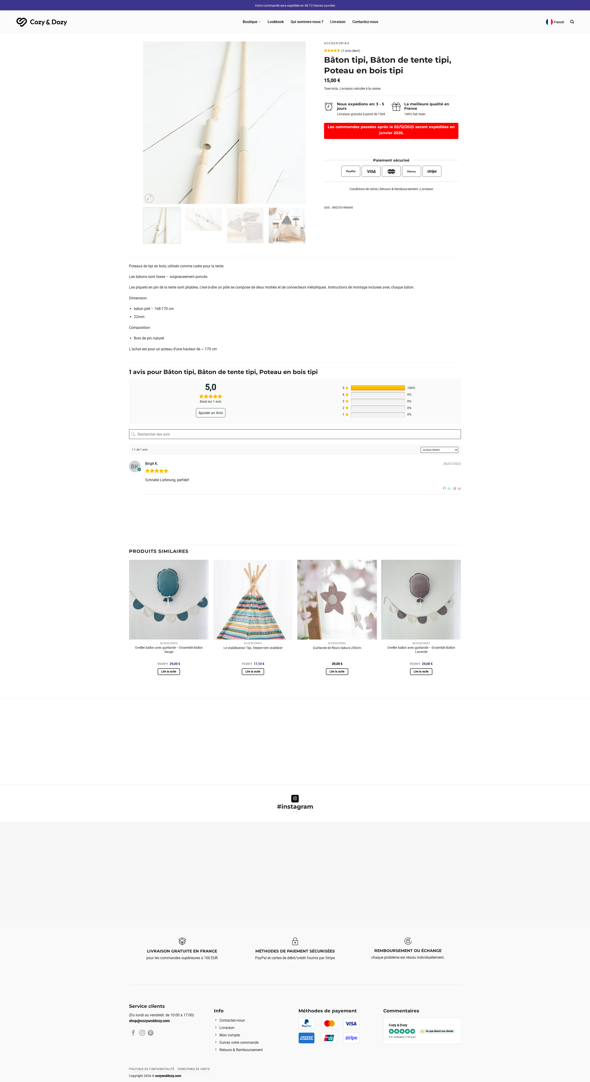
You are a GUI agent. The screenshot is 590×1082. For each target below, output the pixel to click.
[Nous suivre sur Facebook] (133, 1033)
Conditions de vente (363, 189)
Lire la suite (168, 671)
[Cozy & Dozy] (42, 22)
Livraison (337, 22)
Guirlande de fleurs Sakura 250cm (337, 648)
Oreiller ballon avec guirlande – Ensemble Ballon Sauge (169, 650)
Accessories (337, 43)
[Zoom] (149, 198)
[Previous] (152, 122)
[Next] (296, 122)
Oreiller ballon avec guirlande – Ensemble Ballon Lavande (421, 650)
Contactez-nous (365, 22)
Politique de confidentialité (151, 1069)
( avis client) (350, 51)
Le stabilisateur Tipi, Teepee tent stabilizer (253, 648)
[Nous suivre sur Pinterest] (150, 1033)
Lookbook (276, 22)
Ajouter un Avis (210, 413)
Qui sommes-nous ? (307, 22)
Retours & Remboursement (399, 189)
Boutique (250, 22)
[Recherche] (572, 21)
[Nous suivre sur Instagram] (295, 799)
